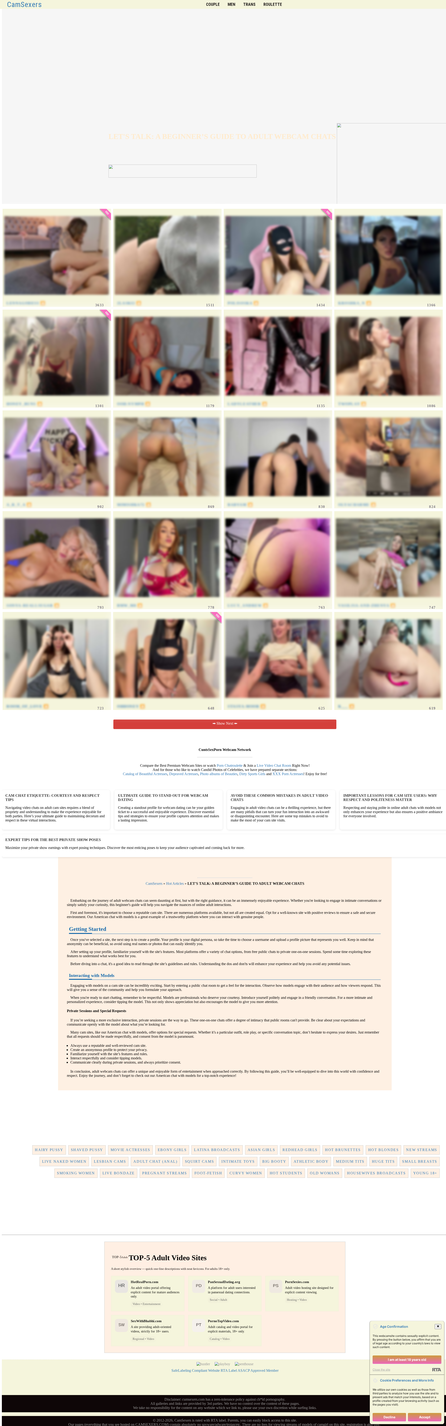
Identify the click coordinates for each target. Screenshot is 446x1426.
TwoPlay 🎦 (352, 404)
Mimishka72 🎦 (134, 505)
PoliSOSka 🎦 (243, 303)
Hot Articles (175, 883)
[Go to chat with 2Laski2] (167, 299)
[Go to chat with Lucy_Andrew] (277, 601)
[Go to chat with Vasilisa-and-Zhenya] (388, 601)
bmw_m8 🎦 (130, 606)
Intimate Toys (238, 1161)
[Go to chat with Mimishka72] (167, 500)
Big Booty (274, 1161)
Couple (213, 4)
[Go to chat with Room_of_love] (56, 702)
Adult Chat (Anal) (155, 1161)
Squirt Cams (199, 1161)
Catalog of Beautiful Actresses (145, 774)
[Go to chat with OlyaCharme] (388, 500)
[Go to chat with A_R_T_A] (56, 500)
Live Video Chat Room (274, 765)
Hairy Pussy (49, 1150)
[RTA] (436, 1370)
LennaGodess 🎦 (26, 303)
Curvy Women (246, 1173)
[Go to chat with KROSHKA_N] (388, 299)
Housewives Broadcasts (376, 1173)
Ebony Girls (172, 1150)
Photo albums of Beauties (218, 774)
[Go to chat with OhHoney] (167, 702)
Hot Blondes (383, 1150)
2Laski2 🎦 (129, 303)
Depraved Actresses (183, 774)
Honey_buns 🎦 (24, 404)
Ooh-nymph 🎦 (134, 404)
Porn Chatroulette (230, 765)
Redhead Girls (300, 1150)
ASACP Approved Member (258, 1370)
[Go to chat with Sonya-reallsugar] (56, 601)
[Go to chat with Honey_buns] (56, 400)
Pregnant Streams (164, 1173)
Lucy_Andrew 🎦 (248, 606)
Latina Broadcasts (217, 1150)
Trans (249, 4)
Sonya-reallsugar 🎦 (33, 606)
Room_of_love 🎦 (28, 706)
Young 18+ (425, 1173)
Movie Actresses (130, 1150)
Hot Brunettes (343, 1150)
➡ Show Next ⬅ (225, 723)
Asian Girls (261, 1150)
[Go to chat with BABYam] (277, 500)
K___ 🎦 (346, 706)
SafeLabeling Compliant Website (195, 1370)
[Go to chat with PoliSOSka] (277, 299)
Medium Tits (350, 1161)
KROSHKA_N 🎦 (354, 303)
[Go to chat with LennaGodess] (56, 299)
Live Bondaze (118, 1173)
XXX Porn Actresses (287, 774)
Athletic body (311, 1161)
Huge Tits (383, 1161)
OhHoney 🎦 (131, 706)
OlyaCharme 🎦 (357, 505)
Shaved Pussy (87, 1150)
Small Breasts (419, 1161)
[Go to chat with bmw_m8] (167, 601)
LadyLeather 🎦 (247, 404)
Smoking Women (76, 1173)
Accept (424, 1417)
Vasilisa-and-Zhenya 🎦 (367, 606)
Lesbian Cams (110, 1161)
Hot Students (286, 1173)
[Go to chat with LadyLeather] (277, 400)
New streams (421, 1150)
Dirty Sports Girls (252, 774)
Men (231, 4)
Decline (389, 1417)
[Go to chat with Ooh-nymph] (167, 400)
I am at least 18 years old (407, 1360)
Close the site (381, 1369)
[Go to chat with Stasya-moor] (277, 702)
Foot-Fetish (208, 1173)
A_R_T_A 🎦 (19, 505)
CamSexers (24, 4)
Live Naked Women (64, 1161)
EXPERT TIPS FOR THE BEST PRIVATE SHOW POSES (53, 840)
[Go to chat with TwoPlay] (388, 400)
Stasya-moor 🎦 (247, 706)
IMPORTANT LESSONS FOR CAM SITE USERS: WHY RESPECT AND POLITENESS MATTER (390, 798)
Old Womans (325, 1173)
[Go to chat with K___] (388, 702)
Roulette (272, 4)
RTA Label (229, 1370)
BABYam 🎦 (240, 505)
